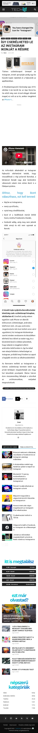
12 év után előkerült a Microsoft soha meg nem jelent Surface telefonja (22, 628)
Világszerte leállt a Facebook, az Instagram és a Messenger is (24, 527)
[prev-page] (3, 544)
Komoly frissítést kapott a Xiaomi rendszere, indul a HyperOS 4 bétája (23, 639)
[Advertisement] (19, 125)
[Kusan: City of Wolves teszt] (6, 672)
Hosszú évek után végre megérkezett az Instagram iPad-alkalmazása (23, 508)
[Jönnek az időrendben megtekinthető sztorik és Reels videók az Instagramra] (7, 537)
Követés (32, 571)
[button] (3, 9)
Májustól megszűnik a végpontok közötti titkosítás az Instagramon (24, 498)
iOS (30, 38)
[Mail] (16, 718)
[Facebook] (6, 718)
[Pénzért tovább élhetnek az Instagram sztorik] (7, 488)
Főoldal (5, 725)
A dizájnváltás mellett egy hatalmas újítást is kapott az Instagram (24, 466)
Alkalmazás (14, 38)
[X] (27, 718)
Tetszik (32, 567)
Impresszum (13, 725)
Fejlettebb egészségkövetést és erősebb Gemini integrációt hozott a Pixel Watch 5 (24, 661)
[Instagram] (19, 437)
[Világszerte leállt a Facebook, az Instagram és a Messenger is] (7, 527)
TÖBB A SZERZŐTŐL (26, 447)
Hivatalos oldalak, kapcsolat (27, 725)
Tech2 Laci (6, 621)
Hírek (3, 38)
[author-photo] (19, 419)
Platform (25, 38)
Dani (5, 53)
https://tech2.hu (19, 425)
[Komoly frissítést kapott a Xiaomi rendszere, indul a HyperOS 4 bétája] (6, 639)
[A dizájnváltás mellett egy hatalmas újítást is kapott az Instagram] (7, 466)
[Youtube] (32, 718)
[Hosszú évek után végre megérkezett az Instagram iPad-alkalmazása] (7, 507)
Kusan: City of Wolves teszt (23, 669)
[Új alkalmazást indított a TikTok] (7, 517)
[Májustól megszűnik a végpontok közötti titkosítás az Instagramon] (7, 498)
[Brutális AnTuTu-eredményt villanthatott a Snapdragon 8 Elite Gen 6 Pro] (6, 650)
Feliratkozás (30, 584)
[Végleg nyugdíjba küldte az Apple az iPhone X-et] (19, 613)
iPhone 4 (7, 100)
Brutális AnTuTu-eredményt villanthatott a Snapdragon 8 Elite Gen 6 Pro (23, 650)
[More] (27, 399)
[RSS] (22, 718)
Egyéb (20, 38)
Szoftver (8, 38)
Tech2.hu (18, 728)
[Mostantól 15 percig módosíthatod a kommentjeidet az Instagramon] (7, 476)
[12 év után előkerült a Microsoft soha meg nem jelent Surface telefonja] (6, 629)
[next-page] (6, 544)
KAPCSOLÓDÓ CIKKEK (10, 447)
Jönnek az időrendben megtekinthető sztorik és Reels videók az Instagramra (24, 537)
